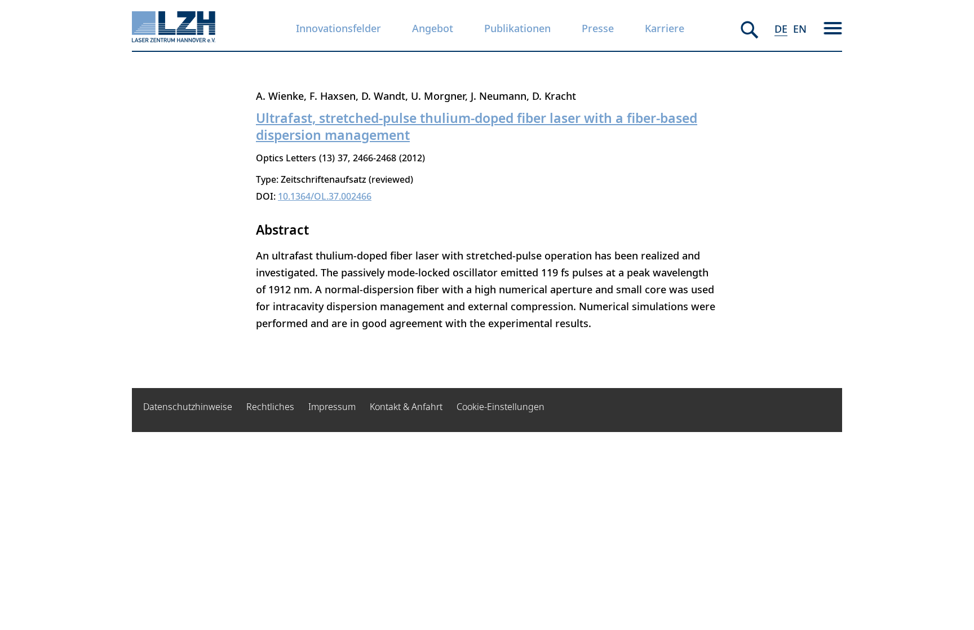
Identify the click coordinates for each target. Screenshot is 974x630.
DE (780, 29)
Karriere (664, 28)
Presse (598, 28)
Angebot (432, 28)
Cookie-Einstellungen (500, 406)
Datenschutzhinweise (187, 406)
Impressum (332, 406)
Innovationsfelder (338, 28)
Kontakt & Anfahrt (406, 406)
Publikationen (517, 28)
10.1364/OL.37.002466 (324, 196)
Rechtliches (270, 406)
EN (800, 29)
